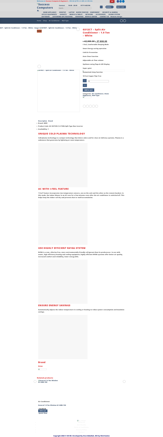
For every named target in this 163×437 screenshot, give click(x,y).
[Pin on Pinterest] (93, 106)
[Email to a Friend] (90, 106)
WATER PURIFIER (82, 12)
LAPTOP (72, 12)
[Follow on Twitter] (120, 1)
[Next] (43, 65)
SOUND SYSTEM (114, 14)
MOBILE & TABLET (76, 14)
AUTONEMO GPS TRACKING (63, 17)
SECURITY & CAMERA (110, 12)
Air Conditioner (54, 21)
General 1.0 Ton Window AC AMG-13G (52, 405)
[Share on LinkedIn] (96, 106)
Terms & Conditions (81, 427)
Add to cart (88, 90)
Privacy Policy (81, 430)
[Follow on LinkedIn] (123, 1)
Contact (81, 432)
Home (39, 21)
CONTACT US (104, 17)
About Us (81, 422)
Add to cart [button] (43, 411)
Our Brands (81, 425)
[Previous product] (124, 20)
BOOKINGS (79, 17)
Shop (45, 21)
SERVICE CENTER (91, 17)
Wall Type (65, 21)
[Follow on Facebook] (118, 1)
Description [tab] (42, 121)
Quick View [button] (43, 413)
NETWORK (89, 14)
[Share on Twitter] (87, 106)
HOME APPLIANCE (49, 12)
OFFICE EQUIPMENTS (49, 14)
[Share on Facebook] (84, 106)
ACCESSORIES (101, 14)
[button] (101, 7)
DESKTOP (62, 12)
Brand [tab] (50, 121)
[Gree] (87, 100)
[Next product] (121, 20)
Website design (116, 17)
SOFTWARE (46, 17)
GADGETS (63, 14)
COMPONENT (94, 12)
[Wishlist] (78, 29)
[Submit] (90, 8)
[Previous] (37, 113)
